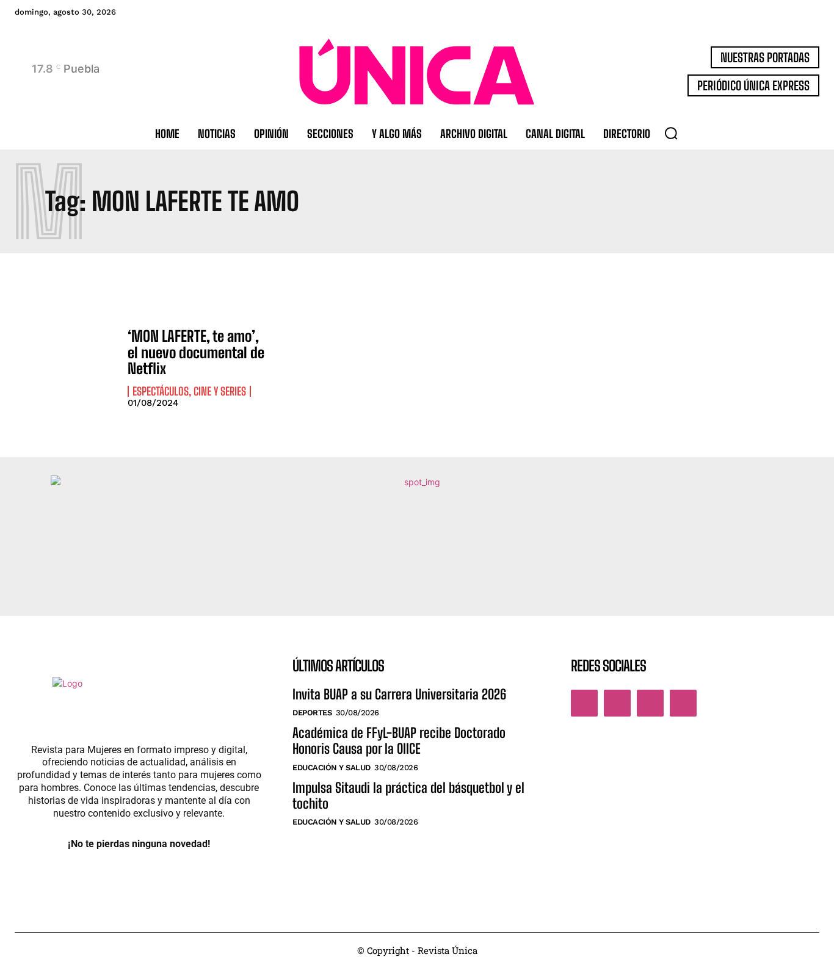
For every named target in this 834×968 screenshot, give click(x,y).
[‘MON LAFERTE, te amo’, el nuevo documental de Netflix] (65, 367)
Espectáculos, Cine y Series (189, 391)
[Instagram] (617, 703)
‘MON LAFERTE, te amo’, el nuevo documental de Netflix (196, 352)
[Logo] (417, 72)
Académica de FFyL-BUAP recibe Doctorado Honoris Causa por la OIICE (399, 740)
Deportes (312, 712)
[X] (650, 703)
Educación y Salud (331, 767)
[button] (671, 133)
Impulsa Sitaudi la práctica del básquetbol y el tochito (408, 795)
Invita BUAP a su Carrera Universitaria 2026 (399, 694)
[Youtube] (683, 703)
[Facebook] (584, 703)
